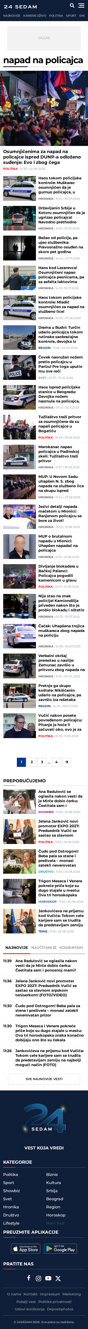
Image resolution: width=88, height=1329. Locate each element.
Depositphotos (60, 1309)
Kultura (53, 1183)
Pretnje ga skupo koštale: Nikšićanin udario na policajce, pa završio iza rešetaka (59, 693)
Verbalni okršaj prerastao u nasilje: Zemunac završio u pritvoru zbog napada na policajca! (61, 663)
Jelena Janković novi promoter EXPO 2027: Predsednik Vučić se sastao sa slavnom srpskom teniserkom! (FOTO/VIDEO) (58, 828)
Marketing (72, 1294)
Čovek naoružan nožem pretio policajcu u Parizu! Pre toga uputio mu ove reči (60, 364)
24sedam (24, 1322)
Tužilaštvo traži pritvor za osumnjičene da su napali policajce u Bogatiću (59, 424)
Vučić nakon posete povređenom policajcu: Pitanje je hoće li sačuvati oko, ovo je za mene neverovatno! (60, 722)
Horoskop (47, 902)
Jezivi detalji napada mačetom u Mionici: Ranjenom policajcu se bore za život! (60, 513)
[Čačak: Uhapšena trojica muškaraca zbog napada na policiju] (19, 636)
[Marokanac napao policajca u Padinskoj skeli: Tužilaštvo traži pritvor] (19, 457)
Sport (71, 16)
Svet (42, 378)
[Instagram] (38, 1279)
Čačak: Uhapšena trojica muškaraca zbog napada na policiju (61, 631)
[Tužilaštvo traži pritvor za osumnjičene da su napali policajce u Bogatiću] (19, 427)
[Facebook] (29, 1278)
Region (44, 348)
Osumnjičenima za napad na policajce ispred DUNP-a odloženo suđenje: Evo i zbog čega (42, 157)
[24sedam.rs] (20, 6)
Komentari (71, 948)
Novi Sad (55, 1223)
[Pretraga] (72, 5)
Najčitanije (44, 948)
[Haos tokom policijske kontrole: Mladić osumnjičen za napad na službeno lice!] (19, 307)
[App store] (25, 1249)
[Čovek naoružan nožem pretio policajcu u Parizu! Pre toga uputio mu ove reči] (19, 367)
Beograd (54, 1199)
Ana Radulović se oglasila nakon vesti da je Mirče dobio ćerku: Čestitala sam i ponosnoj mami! (60, 798)
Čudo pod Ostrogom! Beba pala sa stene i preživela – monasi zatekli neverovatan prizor (58, 858)
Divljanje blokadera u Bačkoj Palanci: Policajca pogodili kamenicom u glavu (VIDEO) (58, 573)
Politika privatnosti (55, 1302)
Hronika (45, 199)
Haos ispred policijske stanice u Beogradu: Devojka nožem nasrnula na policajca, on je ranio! (59, 394)
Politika (56, 16)
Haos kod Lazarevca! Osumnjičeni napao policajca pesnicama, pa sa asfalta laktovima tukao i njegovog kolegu (61, 275)
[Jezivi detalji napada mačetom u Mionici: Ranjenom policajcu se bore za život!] (19, 516)
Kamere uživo (34, 16)
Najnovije (11, 16)
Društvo (46, 872)
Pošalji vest (26, 1302)
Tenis (42, 931)
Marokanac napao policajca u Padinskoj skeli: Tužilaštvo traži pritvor (58, 454)
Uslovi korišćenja (29, 1309)
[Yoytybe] (48, 1279)
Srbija (52, 1191)
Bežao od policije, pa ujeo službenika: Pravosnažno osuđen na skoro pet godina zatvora (60, 245)
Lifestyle (11, 1223)
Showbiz (46, 812)
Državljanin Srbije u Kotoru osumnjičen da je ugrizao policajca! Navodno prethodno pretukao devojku (61, 215)
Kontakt (30, 1294)
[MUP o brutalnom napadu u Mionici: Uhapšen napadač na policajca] (19, 546)
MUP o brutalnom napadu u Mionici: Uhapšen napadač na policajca (58, 543)
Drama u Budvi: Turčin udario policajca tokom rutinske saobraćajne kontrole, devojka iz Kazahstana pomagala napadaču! (60, 334)
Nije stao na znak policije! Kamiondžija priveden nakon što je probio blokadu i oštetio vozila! (61, 603)
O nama (14, 1294)
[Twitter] (58, 1279)
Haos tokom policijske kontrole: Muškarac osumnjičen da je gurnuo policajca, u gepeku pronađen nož (59, 185)
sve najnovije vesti (44, 1079)
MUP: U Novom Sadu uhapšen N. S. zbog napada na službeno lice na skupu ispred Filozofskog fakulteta (61, 483)
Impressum (50, 1294)
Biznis (52, 1175)
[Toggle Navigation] (81, 5)
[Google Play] (60, 1249)
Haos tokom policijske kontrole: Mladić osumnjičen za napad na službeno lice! (61, 304)
